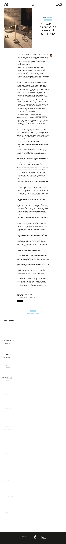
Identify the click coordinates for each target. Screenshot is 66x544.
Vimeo (23, 535)
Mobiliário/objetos (48, 19)
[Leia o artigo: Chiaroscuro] (7, 387)
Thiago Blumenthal (8, 429)
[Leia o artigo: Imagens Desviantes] (7, 402)
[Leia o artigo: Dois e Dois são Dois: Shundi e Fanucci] (7, 489)
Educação (35, 535)
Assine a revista (19, 301)
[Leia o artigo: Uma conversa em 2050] (7, 466)
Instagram (24, 536)
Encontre (59, 5)
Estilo (42, 536)
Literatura (7, 380)
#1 (5, 453)
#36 (5, 394)
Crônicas (35, 538)
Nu (7, 512)
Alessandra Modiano (8, 513)
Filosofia (35, 536)
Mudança (8, 453)
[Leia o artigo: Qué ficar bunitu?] (7, 361)
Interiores (49, 17)
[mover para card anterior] (61, 320)
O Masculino (8, 394)
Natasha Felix (8, 343)
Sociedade (35, 539)
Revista (6, 5)
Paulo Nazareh (8, 368)
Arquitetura (42, 535)
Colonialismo (8, 367)
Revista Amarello (49, 37)
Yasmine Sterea (8, 454)
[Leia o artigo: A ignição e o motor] (7, 418)
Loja (61, 3)
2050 (8, 481)
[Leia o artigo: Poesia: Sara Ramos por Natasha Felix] (7, 331)
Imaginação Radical (8, 480)
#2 (6, 512)
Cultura (6, 3)
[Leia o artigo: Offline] (7, 349)
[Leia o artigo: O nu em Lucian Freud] (7, 505)
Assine (60, 4)
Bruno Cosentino (8, 357)
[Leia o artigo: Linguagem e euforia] (7, 440)
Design (6, 4)
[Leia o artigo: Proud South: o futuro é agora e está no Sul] (7, 519)
